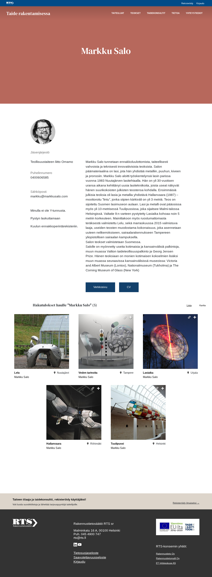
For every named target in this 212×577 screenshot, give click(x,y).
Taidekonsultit (156, 13)
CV (129, 287)
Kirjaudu (200, 3)
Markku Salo (21, 376)
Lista (189, 305)
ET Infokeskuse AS (166, 563)
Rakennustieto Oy (165, 553)
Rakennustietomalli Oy (168, 558)
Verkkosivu (100, 287)
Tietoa (176, 13)
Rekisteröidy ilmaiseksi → (186, 503)
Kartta (202, 305)
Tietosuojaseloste (86, 553)
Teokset (135, 13)
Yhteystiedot (194, 13)
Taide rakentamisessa (28, 13)
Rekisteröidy (187, 3)
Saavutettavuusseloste (90, 557)
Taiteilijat (117, 13)
